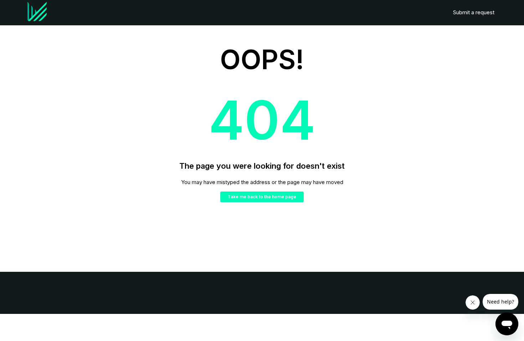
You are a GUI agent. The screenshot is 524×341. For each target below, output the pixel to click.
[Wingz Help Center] (37, 13)
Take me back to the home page (262, 196)
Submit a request (473, 12)
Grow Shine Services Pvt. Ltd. (246, 293)
